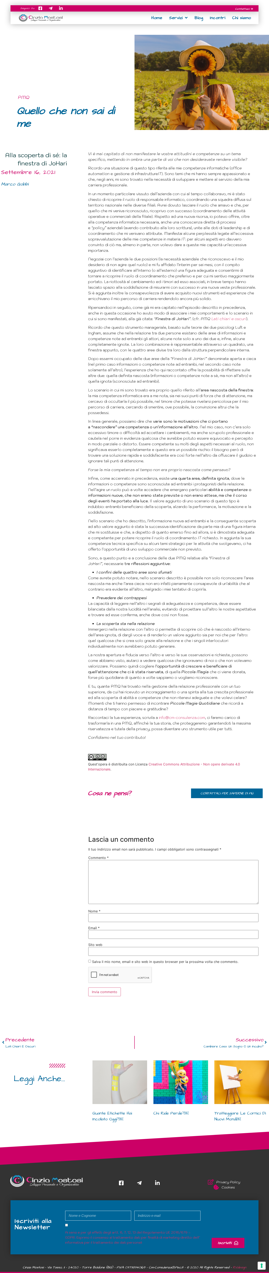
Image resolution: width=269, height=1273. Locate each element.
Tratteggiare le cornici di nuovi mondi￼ (240, 1116)
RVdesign (239, 1267)
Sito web (95, 944)
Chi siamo (241, 18)
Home (156, 18)
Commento (98, 857)
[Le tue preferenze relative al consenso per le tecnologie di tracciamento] (262, 1266)
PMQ (23, 97)
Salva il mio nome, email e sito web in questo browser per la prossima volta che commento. (165, 961)
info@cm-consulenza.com (182, 717)
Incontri (217, 18)
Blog (199, 18)
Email (94, 928)
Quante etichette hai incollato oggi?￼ (112, 1116)
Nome (94, 911)
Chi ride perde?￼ (171, 1113)
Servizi (176, 18)
